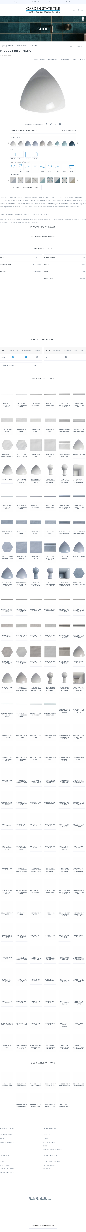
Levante (4, 47)
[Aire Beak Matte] (20, 143)
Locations (47, 1142)
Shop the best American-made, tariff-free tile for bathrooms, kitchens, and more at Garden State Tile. (43, 2)
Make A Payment (49, 1150)
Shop (2, 1146)
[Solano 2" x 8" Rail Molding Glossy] (42, 167)
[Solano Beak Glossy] (13, 167)
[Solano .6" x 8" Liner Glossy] (64, 167)
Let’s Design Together (51, 1169)
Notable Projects (7, 1177)
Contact (46, 1146)
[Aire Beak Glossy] (13, 143)
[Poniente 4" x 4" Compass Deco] (42, 180)
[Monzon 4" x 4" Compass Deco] (28, 180)
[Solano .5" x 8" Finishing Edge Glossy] (57, 167)
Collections (34, 45)
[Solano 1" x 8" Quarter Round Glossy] (28, 167)
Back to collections (77, 46)
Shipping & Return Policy (52, 1157)
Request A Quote (69, 131)
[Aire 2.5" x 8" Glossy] (13, 154)
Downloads (52, 59)
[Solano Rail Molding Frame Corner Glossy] (35, 167)
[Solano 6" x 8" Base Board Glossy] (72, 167)
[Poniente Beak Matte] (64, 143)
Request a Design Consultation (26, 187)
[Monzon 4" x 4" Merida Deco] (35, 180)
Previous (8, 143)
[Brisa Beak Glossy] (28, 143)
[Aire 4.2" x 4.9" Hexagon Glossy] (35, 154)
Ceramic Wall (22, 45)
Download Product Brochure (44, 236)
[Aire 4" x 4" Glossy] (28, 154)
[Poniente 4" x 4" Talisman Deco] (50, 180)
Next (78, 143)
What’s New (4, 1173)
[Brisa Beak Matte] (35, 143)
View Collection (79, 59)
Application (65, 59)
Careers (46, 1154)
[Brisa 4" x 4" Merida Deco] (20, 180)
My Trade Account (7, 1142)
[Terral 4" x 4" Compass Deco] (72, 180)
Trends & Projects (7, 1180)
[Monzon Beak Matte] (50, 143)
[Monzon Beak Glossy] (42, 143)
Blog (2, 1169)
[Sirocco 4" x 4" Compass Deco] (57, 180)
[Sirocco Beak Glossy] (72, 143)
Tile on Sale (47, 1177)
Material (11, 45)
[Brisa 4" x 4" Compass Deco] (13, 180)
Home (3, 45)
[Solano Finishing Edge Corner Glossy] (50, 167)
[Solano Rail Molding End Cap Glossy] (20, 167)
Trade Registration (7, 1150)
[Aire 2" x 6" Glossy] (20, 154)
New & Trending (49, 1173)
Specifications (39, 59)
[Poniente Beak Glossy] (57, 143)
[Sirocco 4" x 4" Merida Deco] (64, 180)
